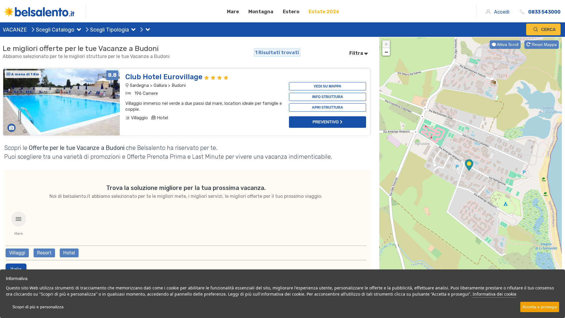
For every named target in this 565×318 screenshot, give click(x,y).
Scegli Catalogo (54, 29)
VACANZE (15, 29)
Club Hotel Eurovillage (164, 77)
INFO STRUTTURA (327, 97)
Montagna (260, 11)
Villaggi (17, 253)
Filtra (356, 53)
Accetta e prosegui (539, 306)
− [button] (386, 51)
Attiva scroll (507, 44)
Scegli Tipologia (109, 29)
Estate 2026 (324, 11)
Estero (291, 11)
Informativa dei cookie (494, 294)
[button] (77, 30)
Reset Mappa (544, 44)
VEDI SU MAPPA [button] (327, 86)
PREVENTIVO (326, 122)
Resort (44, 253)
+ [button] (386, 44)
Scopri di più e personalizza (38, 306)
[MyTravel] (44, 11)
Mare (233, 11)
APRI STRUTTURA (327, 107)
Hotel (69, 253)
